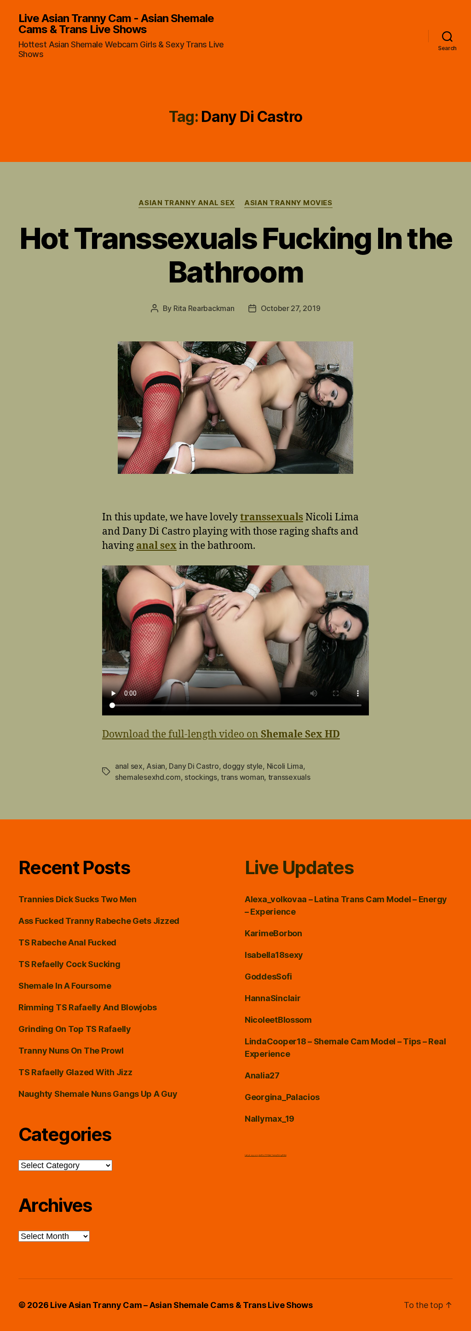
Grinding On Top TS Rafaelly (74, 1029)
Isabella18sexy (274, 955)
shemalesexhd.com (148, 777)
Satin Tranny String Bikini (277, 1155)
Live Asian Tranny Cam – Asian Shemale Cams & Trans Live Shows (181, 1305)
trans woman (242, 777)
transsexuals (289, 777)
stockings (200, 777)
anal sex (129, 766)
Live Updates (299, 867)
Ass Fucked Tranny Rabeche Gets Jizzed (98, 921)
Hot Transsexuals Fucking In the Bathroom (235, 254)
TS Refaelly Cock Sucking (69, 964)
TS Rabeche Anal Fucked (67, 942)
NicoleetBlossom (278, 1020)
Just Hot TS (263, 1155)
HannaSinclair (273, 998)
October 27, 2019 (291, 308)
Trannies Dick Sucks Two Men (77, 899)
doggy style (243, 766)
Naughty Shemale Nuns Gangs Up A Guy (98, 1094)
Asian (155, 766)
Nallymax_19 (269, 1119)
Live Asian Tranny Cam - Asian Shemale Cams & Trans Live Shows (116, 24)
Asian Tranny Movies (288, 203)
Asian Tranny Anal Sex (186, 203)
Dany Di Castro (193, 766)
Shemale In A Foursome (64, 986)
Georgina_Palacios (282, 1097)
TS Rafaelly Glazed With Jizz (75, 1072)
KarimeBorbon (273, 933)
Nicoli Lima (285, 766)
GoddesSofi (268, 976)
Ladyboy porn (251, 1155)
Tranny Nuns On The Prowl (71, 1050)
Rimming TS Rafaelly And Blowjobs (87, 1007)
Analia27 (262, 1075)
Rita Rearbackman (204, 308)
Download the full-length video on (221, 734)
